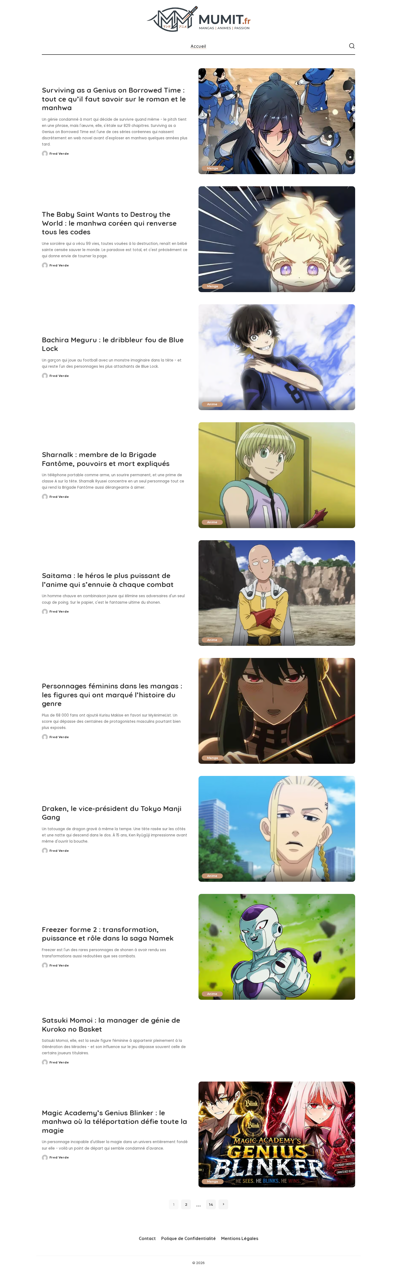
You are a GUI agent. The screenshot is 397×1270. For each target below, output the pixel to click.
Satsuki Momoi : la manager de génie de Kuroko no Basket (111, 1024)
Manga (212, 168)
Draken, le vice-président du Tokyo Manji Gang (111, 813)
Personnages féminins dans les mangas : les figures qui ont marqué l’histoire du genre (112, 694)
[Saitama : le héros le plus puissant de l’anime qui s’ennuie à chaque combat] (276, 593)
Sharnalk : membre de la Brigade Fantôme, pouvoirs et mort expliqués (106, 459)
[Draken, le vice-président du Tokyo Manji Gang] (276, 829)
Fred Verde (59, 154)
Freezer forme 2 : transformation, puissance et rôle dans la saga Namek (108, 934)
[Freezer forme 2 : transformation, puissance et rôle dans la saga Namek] (276, 947)
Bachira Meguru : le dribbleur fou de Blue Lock (113, 344)
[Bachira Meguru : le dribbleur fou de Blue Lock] (276, 357)
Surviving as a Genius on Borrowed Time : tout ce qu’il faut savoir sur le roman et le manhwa (114, 99)
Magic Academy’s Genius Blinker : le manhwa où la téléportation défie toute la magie (114, 1121)
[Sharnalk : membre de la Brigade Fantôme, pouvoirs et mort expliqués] (276, 475)
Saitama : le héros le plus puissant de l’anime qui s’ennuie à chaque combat (108, 580)
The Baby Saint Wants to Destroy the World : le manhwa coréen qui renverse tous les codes (109, 223)
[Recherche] (352, 46)
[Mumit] (198, 19)
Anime (212, 404)
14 (211, 1204)
